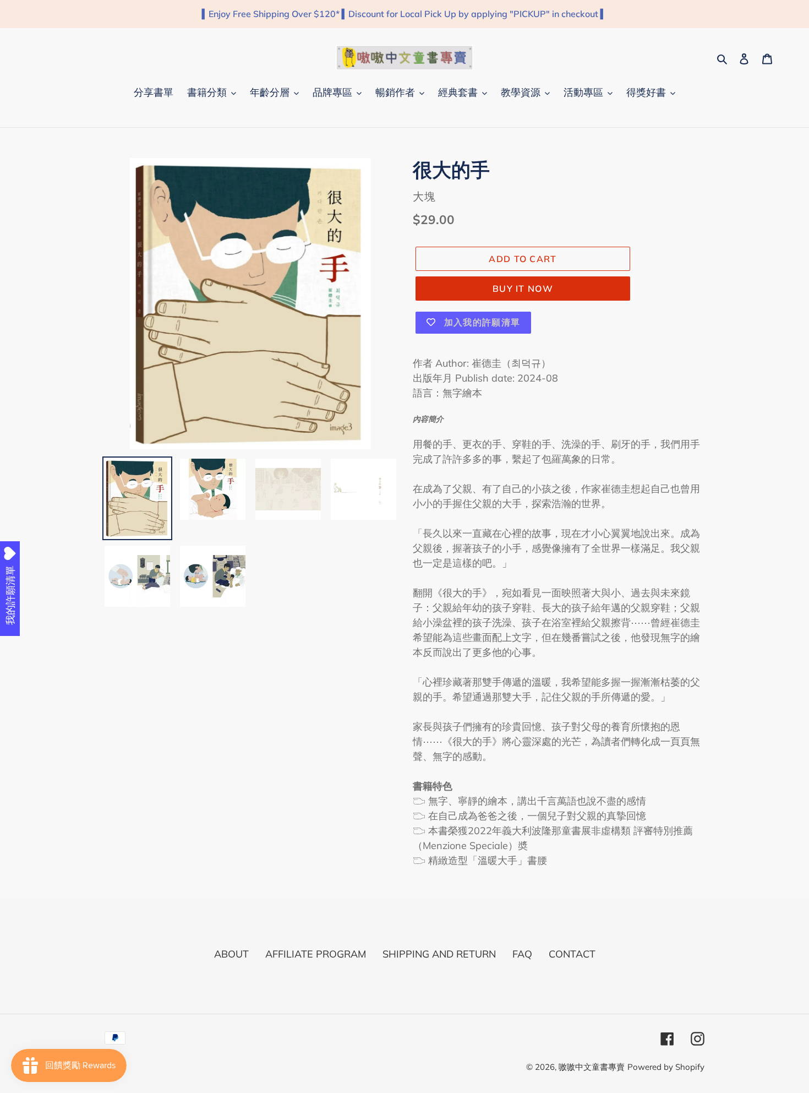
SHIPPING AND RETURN (439, 954)
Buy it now (523, 288)
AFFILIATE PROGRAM (315, 954)
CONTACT (572, 954)
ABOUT (231, 954)
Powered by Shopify (665, 1067)
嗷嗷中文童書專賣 (592, 1067)
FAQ (522, 954)
